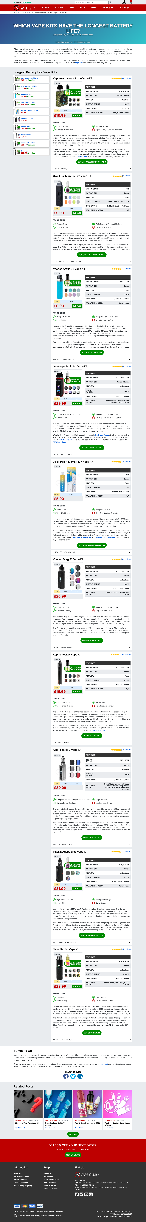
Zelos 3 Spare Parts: (62, 844)
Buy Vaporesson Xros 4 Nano (92, 162)
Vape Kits (21, 13)
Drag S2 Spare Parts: (63, 647)
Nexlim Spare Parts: (62, 1040)
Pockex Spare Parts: (62, 742)
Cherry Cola (86, 537)
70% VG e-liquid (65, 440)
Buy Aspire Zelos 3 (92, 838)
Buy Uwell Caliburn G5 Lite (92, 255)
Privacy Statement (20, 1179)
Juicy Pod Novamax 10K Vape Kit (73, 461)
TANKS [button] (93, 8)
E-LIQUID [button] (45, 8)
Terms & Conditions (21, 1182)
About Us (17, 1173)
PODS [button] (72, 8)
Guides (29, 13)
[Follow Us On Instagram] (91, 1194)
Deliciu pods (83, 156)
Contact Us (48, 1173)
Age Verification (50, 1182)
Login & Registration (51, 1179)
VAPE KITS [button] (59, 8)
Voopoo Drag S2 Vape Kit (68, 559)
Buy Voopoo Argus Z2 (92, 352)
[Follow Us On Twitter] (81, 1194)
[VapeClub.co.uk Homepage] (14, 13)
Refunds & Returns (51, 1189)
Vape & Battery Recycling (23, 1186)
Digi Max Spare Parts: (63, 454)
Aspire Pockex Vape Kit (67, 654)
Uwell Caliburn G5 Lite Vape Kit (72, 176)
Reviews (126, 78)
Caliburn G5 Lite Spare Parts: (67, 262)
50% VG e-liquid (59, 442)
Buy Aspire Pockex (92, 736)
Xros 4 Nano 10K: (61, 169)
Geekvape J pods (102, 435)
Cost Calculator (50, 1186)
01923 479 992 (88, 1185)
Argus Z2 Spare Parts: (63, 359)
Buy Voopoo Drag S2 (91, 640)
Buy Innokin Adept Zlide (91, 935)
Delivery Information (21, 1176)
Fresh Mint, (76, 537)
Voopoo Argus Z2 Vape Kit (69, 268)
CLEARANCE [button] (124, 8)
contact (104, 1064)
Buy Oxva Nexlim (92, 1033)
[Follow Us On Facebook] (77, 1194)
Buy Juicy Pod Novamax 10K (92, 545)
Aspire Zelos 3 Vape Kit (67, 749)
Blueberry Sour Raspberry (106, 537)
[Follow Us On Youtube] (86, 1194)
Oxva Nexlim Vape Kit (66, 949)
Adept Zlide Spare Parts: (64, 942)
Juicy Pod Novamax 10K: (64, 552)
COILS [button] (82, 8)
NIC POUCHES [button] (108, 8)
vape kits (79, 63)
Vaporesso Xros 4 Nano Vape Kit (73, 78)
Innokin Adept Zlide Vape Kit (70, 851)
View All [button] (73, 1134)
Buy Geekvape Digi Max (92, 448)
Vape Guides (48, 1176)
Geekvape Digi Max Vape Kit (70, 366)
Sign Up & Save (73, 1155)
